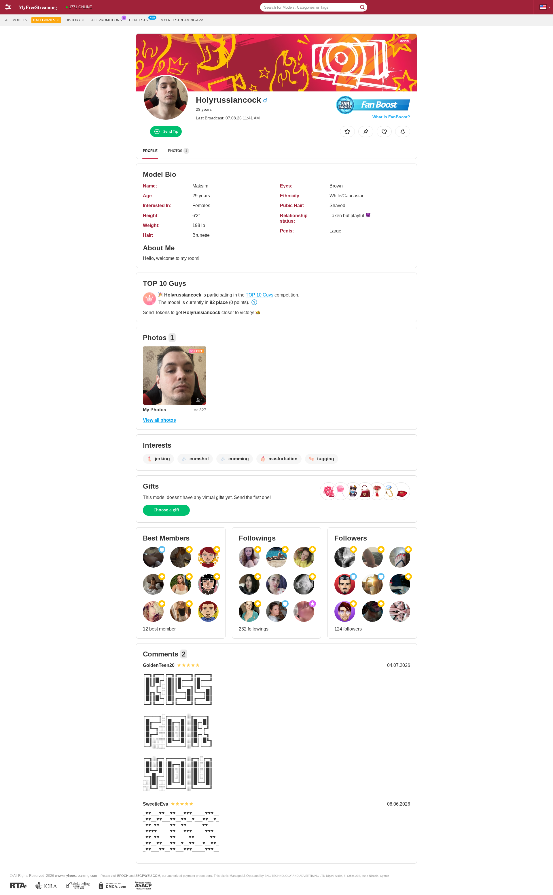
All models (16, 20)
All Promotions (106, 20)
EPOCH (122, 875)
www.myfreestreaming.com (76, 875)
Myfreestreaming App (182, 20)
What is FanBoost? (391, 117)
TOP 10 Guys (259, 294)
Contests (138, 20)
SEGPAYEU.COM (147, 875)
